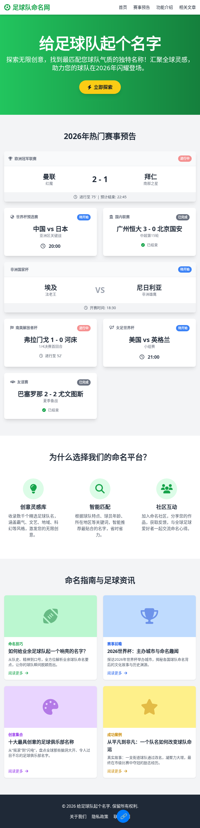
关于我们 (78, 816)
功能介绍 (164, 7)
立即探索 (103, 87)
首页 (123, 7)
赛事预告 (141, 7)
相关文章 (187, 7)
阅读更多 (16, 672)
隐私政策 (100, 816)
